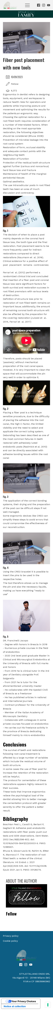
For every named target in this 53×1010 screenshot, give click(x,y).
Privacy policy (10, 935)
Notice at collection (15, 1006)
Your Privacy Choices (23, 1001)
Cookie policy (10, 940)
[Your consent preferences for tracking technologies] (48, 1005)
